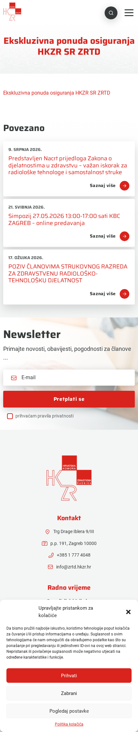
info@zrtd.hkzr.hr (73, 566)
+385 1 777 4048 (74, 555)
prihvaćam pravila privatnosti (44, 415)
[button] (128, 612)
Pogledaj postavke (69, 711)
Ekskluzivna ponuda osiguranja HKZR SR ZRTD (56, 93)
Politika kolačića (69, 724)
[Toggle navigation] (129, 12)
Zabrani (69, 693)
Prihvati (69, 676)
